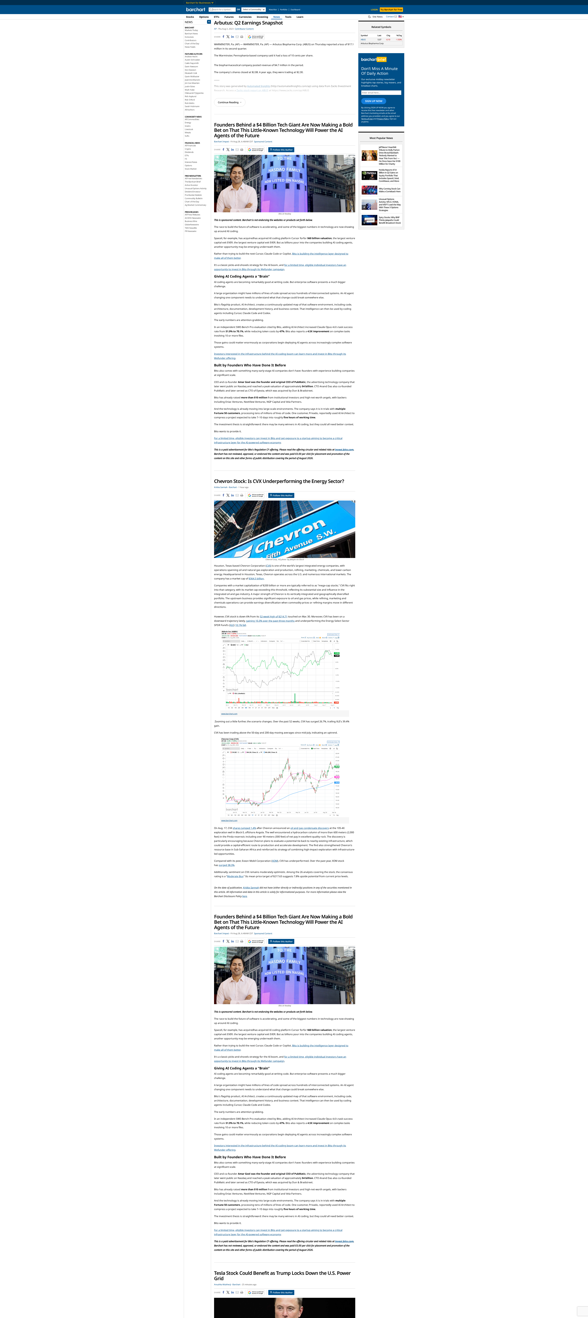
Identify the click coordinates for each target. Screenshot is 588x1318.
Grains (187, 126)
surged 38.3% (226, 865)
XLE (232, 625)
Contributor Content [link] (244, 28)
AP (215, 28)
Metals (188, 132)
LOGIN (374, 9)
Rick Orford (190, 99)
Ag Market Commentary (195, 205)
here (244, 896)
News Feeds (190, 46)
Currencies (245, 17)
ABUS (363, 39)
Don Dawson (190, 69)
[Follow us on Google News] (255, 37)
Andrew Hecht (191, 56)
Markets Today (191, 30)
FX (186, 158)
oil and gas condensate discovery (309, 828)
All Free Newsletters (193, 178)
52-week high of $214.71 (273, 616)
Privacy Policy (383, 118)
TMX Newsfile (191, 228)
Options (204, 17)
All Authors (189, 109)
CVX (268, 565)
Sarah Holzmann (192, 106)
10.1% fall (240, 625)
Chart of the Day (192, 43)
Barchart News (191, 33)
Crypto (188, 148)
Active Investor (191, 185)
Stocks (190, 17)
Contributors (190, 40)
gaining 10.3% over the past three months (270, 620)
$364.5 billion (256, 578)
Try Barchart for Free (391, 9)
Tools (288, 17)
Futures (229, 17)
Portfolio (283, 9)
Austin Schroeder (192, 59)
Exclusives (189, 37)
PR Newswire (190, 231)
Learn (300, 17)
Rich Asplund (190, 96)
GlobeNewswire (192, 224)
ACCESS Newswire (193, 218)
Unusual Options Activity (196, 188)
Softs (187, 135)
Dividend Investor (193, 191)
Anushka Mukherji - (223, 1284)
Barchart (233, 487)
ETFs (216, 17)
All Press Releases (192, 214)
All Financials (190, 145)
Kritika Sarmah (251, 887)
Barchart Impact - (222, 141)
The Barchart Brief (192, 181)
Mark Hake (189, 89)
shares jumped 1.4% (244, 828)
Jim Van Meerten (192, 83)
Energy (188, 122)
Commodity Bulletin (193, 198)
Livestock (189, 129)
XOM (274, 860)
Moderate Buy (235, 876)
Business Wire (191, 221)
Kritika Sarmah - (221, 487)
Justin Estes (190, 86)
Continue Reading (228, 102)
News (276, 17)
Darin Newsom (191, 66)
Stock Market (191, 168)
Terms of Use (367, 118)
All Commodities (192, 119)
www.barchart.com (229, 713)
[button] (401, 17)
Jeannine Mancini (192, 79)
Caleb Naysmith (192, 63)
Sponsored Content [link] (263, 141)
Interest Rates (191, 162)
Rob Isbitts (189, 103)
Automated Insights (258, 86)
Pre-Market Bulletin (193, 195)
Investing (262, 17)
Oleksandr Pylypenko (194, 93)
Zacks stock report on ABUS (252, 90)
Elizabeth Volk (191, 73)
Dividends (189, 152)
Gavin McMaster (192, 76)
